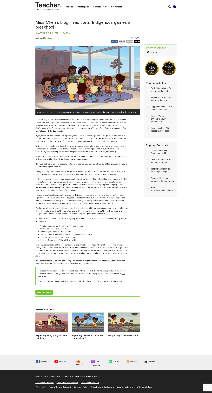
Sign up (153, 52)
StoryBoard (116, 6)
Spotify (116, 361)
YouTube (62, 361)
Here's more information (46, 260)
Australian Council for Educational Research (57, 376)
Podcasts (96, 6)
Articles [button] (70, 6)
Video (106, 6)
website (57, 281)
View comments (44, 292)
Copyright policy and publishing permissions (134, 387)
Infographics (83, 6)
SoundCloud (78, 364)
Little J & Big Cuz (48, 131)
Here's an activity (43, 164)
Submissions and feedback (67, 382)
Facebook (44, 361)
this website (108, 260)
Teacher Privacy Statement (60, 387)
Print (136, 41)
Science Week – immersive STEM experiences (158, 119)
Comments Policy (80, 387)
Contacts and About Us (90, 382)
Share (114, 41)
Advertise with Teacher (44, 382)
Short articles (44, 33)
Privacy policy (40, 387)
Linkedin (151, 361)
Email (129, 41)
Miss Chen (47, 38)
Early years (61, 33)
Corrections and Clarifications (102, 387)
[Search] (169, 6)
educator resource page (71, 159)
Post (121, 41)
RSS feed (133, 361)
